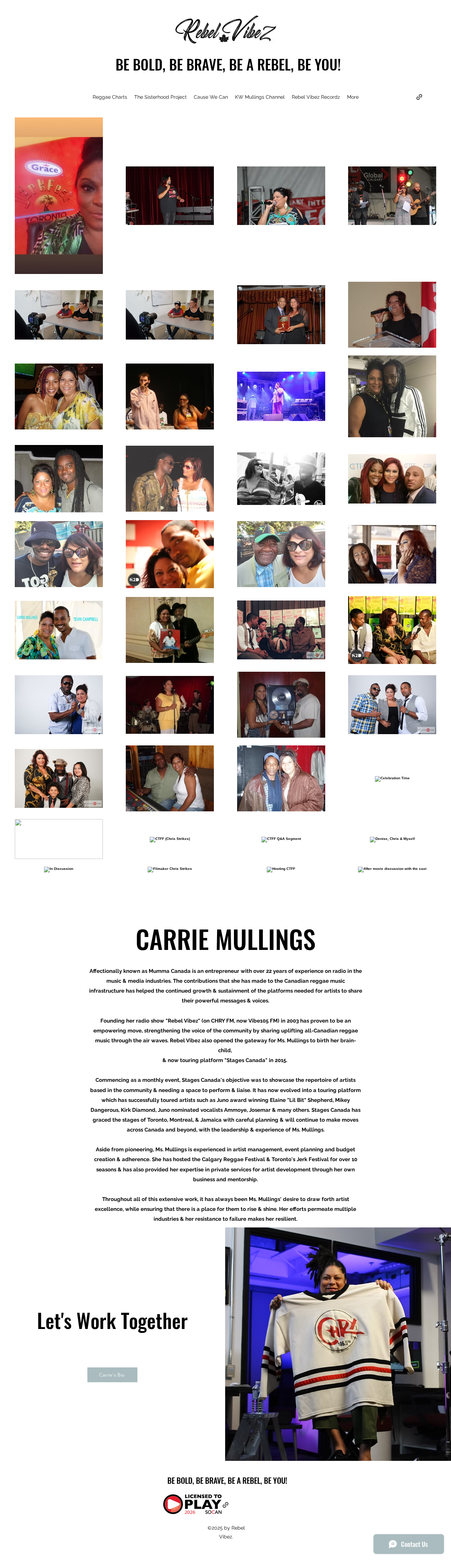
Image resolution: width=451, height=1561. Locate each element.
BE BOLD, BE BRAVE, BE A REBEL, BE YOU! (228, 64)
